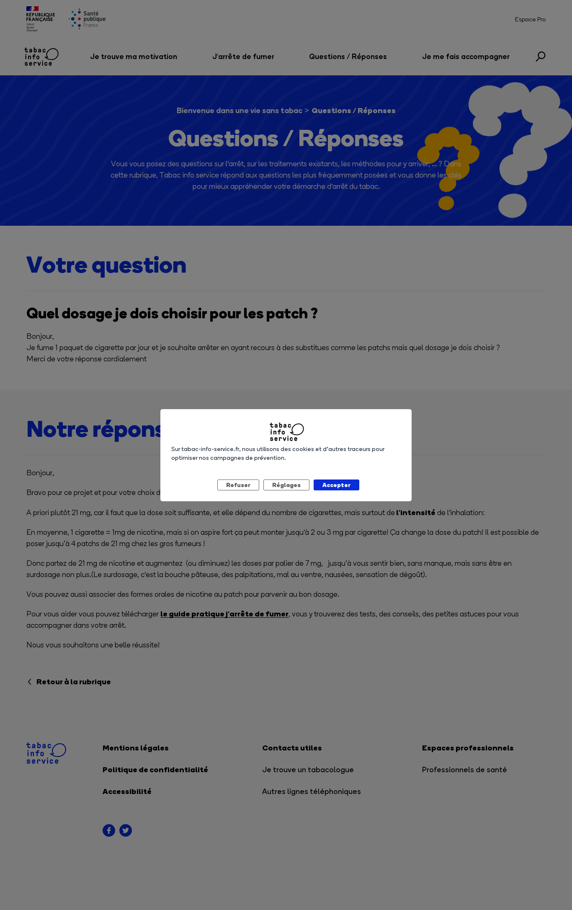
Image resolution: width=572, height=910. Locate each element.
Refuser (238, 485)
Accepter (336, 485)
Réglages (286, 485)
